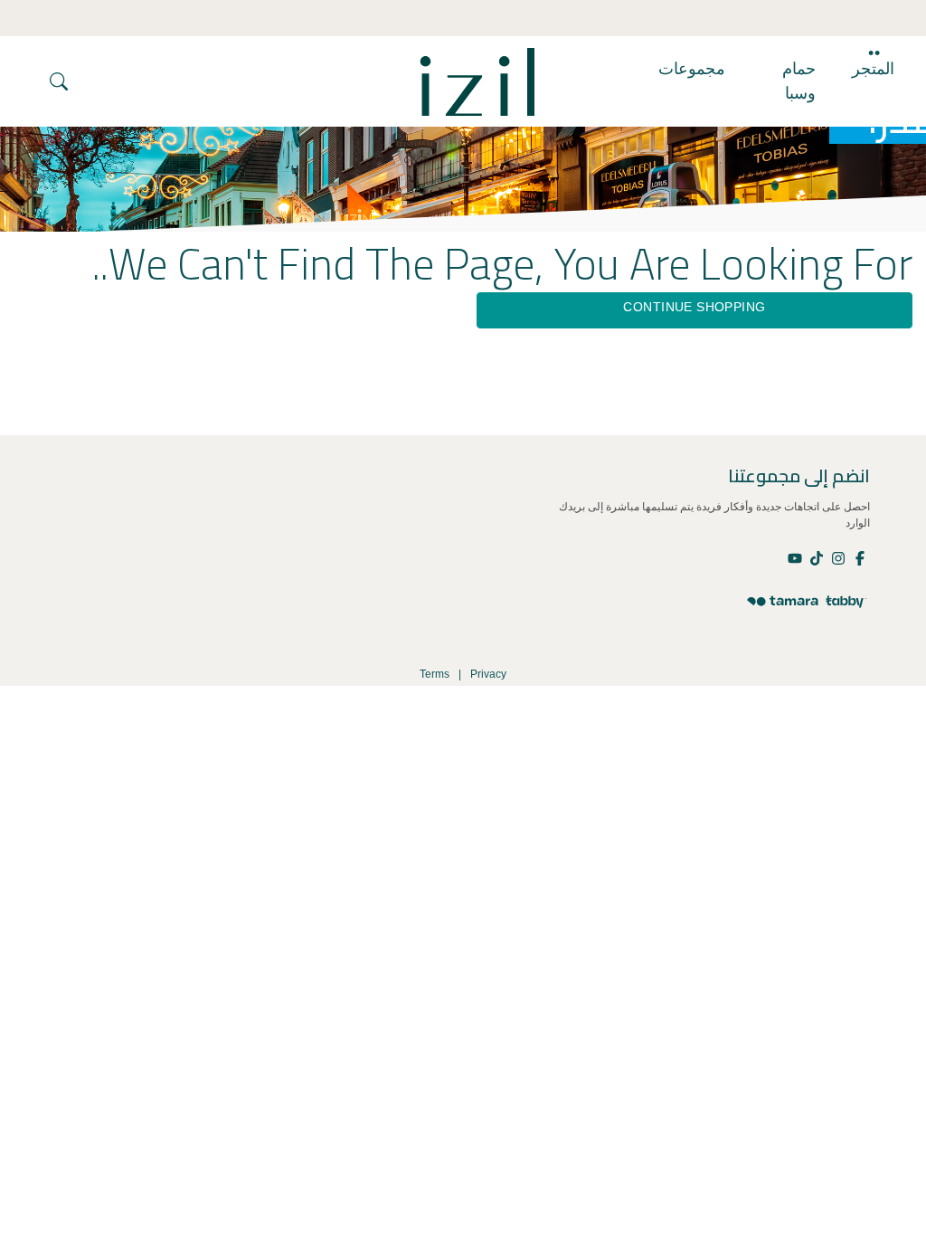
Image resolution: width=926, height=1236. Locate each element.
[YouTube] (796, 557)
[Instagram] (837, 557)
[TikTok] (816, 557)
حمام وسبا (799, 81)
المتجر (873, 69)
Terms (434, 674)
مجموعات (691, 69)
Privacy (488, 674)
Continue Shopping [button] (694, 306)
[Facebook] (859, 557)
